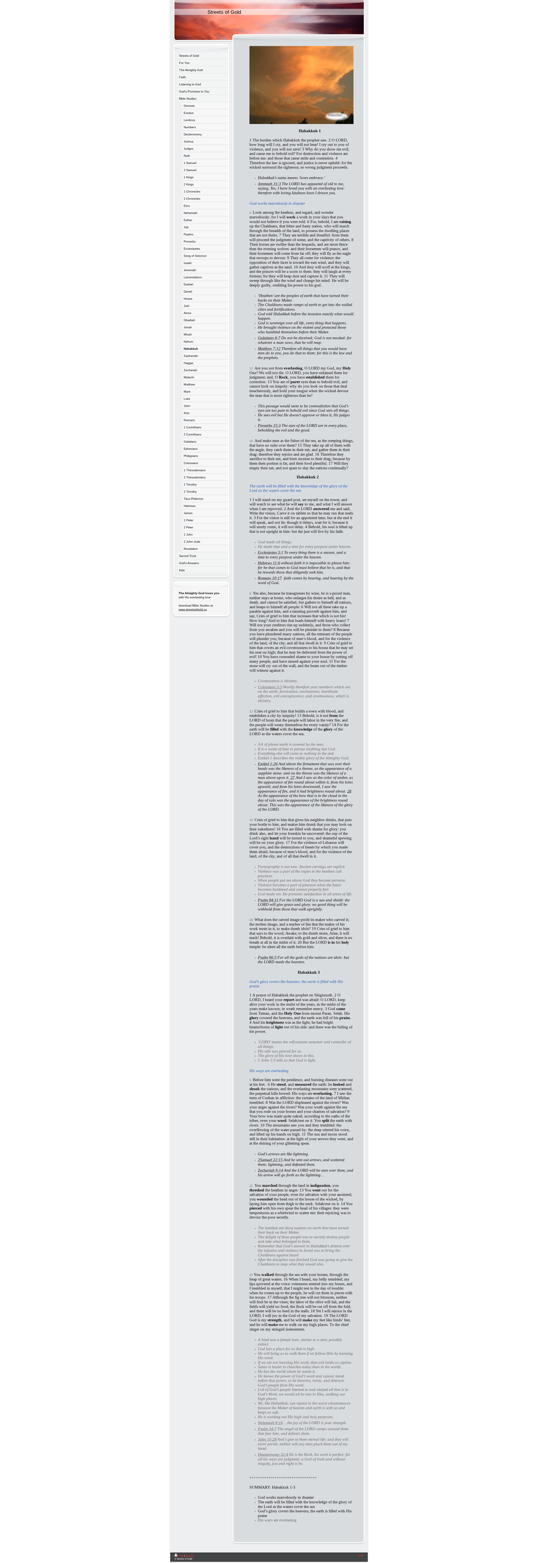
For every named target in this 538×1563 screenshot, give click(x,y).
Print (181, 1555)
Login (361, 1555)
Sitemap (189, 1555)
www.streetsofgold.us (193, 609)
